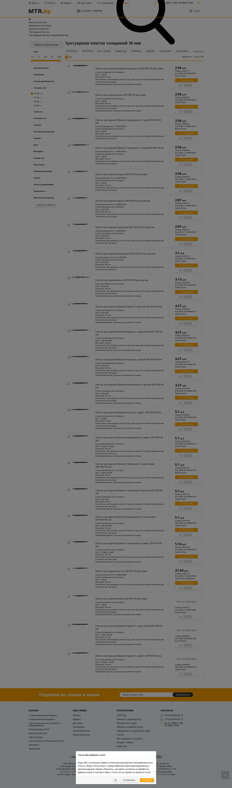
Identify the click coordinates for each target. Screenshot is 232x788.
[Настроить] (115, 780)
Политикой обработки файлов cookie (131, 772)
